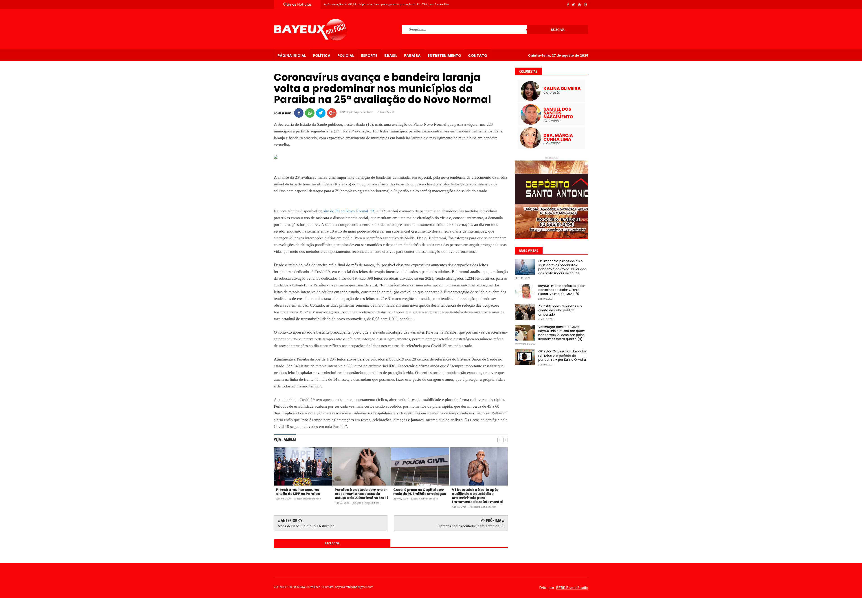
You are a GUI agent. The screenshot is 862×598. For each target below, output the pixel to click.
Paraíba (412, 55)
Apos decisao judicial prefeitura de (305, 526)
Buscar (558, 29)
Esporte (369, 55)
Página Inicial (291, 55)
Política (321, 55)
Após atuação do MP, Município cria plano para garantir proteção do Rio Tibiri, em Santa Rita (386, 4)
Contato (477, 55)
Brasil (390, 55)
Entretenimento (444, 55)
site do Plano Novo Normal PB (348, 211)
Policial (345, 55)
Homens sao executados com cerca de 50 (471, 526)
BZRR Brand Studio (572, 587)
